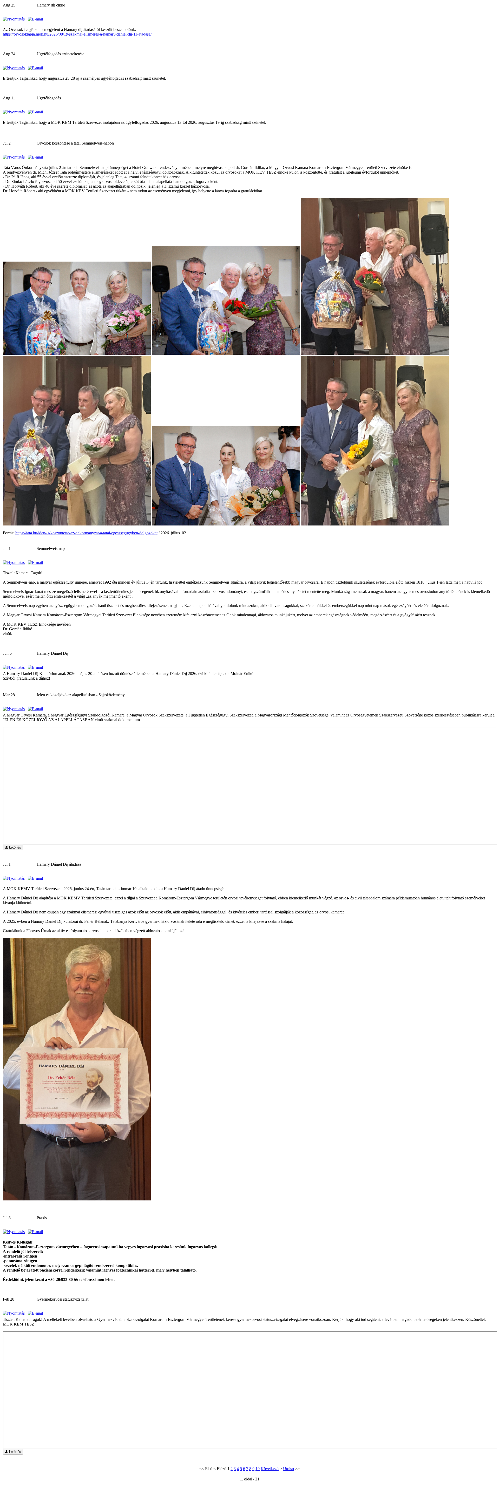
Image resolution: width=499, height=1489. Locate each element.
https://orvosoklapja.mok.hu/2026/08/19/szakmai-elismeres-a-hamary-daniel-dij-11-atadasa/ (77, 34)
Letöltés (14, 847)
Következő (270, 1468)
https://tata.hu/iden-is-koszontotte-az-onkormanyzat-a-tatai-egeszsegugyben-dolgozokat (86, 533)
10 (257, 1468)
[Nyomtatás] (14, 19)
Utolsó (288, 1468)
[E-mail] (35, 19)
